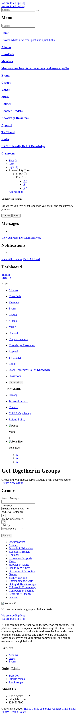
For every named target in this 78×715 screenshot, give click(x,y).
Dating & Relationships (22, 584)
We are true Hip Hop (13, 3)
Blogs (12, 658)
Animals (13, 545)
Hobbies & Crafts (19, 564)
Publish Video (17, 678)
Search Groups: (10, 498)
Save (16, 215)
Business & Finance (20, 593)
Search (6, 535)
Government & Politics (22, 571)
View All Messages (12, 237)
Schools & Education (21, 548)
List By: (6, 525)
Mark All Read (32, 237)
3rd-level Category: (12, 518)
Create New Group (12, 482)
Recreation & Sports (20, 558)
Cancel (6, 215)
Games (13, 574)
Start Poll (14, 675)
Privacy (26, 708)
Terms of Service (41, 708)
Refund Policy (17, 711)
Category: (7, 505)
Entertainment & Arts (21, 580)
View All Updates (11, 259)
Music (12, 561)
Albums (13, 655)
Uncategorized (17, 541)
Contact (56, 708)
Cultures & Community (22, 587)
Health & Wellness (19, 567)
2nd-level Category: (12, 511)
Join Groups (16, 682)
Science (13, 597)
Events (13, 661)
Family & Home (18, 577)
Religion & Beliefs (19, 551)
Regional (14, 554)
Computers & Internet (21, 590)
